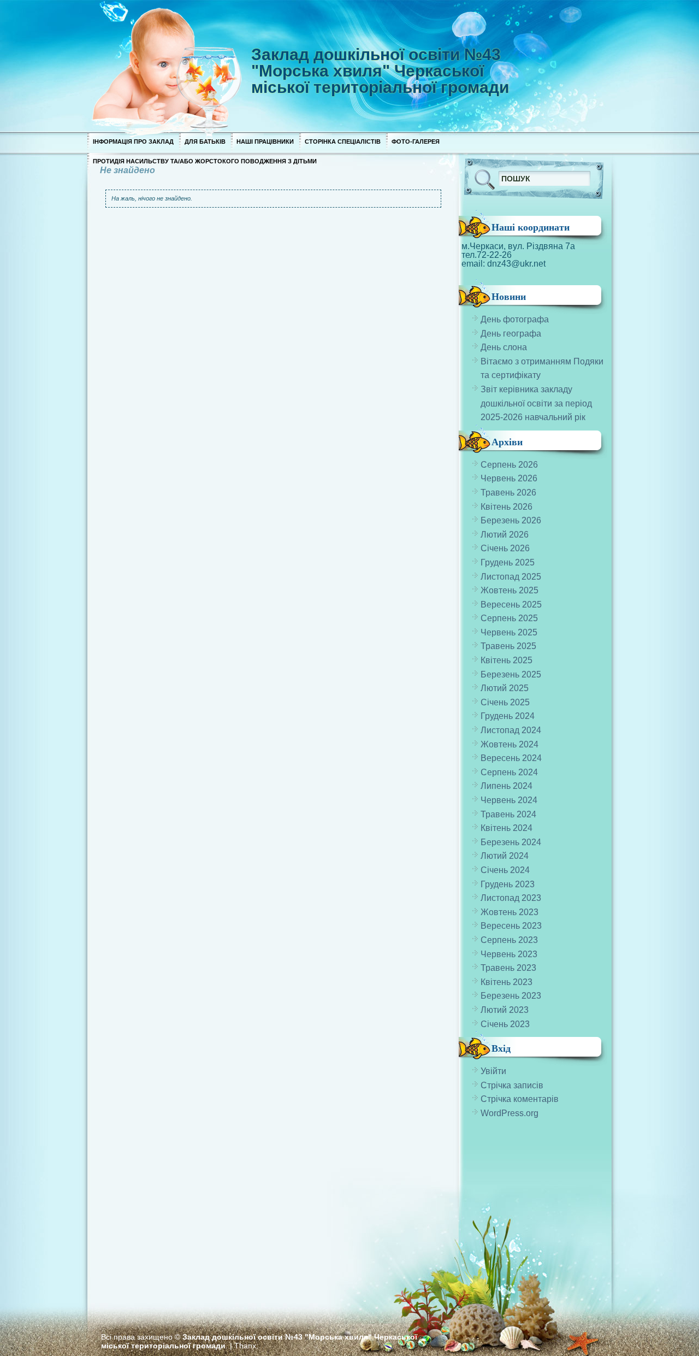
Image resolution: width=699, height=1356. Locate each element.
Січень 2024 (505, 870)
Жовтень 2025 (509, 590)
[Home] (300, 65)
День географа (511, 333)
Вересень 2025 (511, 604)
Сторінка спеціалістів (343, 141)
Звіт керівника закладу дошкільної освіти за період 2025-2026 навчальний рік (536, 403)
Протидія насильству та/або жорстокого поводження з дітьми (205, 161)
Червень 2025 (509, 632)
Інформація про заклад (133, 141)
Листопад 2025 (511, 576)
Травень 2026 (508, 492)
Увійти (493, 1071)
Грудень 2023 (508, 884)
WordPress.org (509, 1113)
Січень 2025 (505, 702)
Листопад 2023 (511, 898)
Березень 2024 (511, 842)
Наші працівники (265, 141)
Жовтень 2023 (509, 912)
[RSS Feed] (540, 131)
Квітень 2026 (506, 506)
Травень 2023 (508, 967)
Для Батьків (205, 141)
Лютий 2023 (505, 1010)
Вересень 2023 (511, 925)
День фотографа (515, 319)
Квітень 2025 (506, 660)
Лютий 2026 (505, 534)
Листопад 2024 (511, 730)
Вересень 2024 (511, 758)
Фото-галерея (416, 141)
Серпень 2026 (509, 464)
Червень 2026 (509, 478)
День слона (504, 347)
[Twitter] (578, 127)
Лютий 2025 (505, 688)
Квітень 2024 (506, 828)
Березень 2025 (511, 674)
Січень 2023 (505, 1024)
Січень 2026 (505, 548)
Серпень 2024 (509, 772)
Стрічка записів (512, 1085)
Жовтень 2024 (509, 744)
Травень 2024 (508, 814)
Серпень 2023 (509, 940)
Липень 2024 (506, 786)
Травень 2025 (508, 646)
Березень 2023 (511, 995)
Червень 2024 (509, 800)
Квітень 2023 (506, 982)
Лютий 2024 (505, 855)
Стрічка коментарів (520, 1099)
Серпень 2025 (509, 618)
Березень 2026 (511, 520)
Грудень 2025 (508, 562)
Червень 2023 (509, 954)
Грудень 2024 (508, 716)
